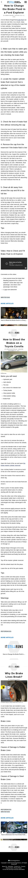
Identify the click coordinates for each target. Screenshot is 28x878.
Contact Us (17, 866)
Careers (23, 866)
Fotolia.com (20, 702)
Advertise (10, 866)
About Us (4, 866)
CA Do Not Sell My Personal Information (14, 869)
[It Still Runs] (14, 2)
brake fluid (20, 20)
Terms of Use (9, 868)
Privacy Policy (18, 868)
